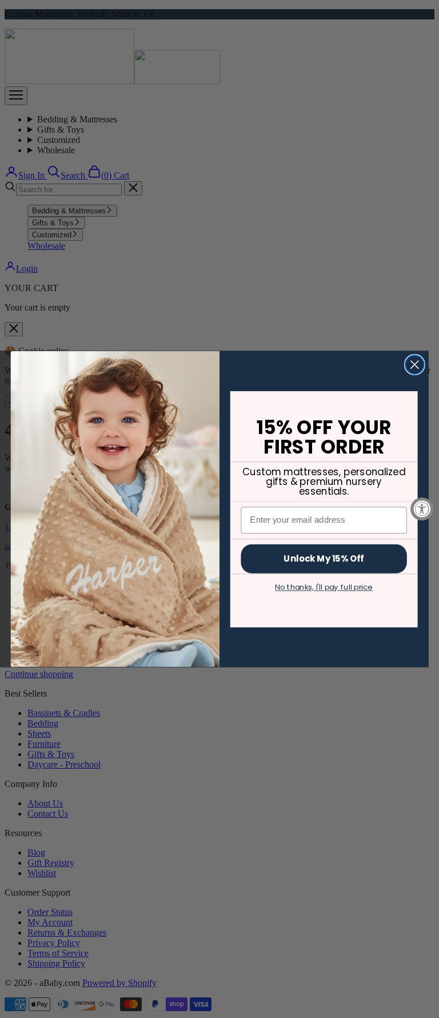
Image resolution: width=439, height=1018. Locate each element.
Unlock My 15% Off (324, 558)
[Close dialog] (414, 364)
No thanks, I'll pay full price (323, 587)
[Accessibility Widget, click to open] (421, 509)
